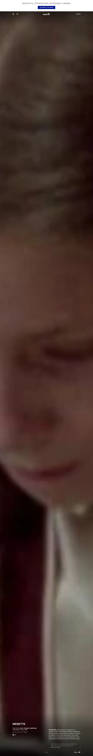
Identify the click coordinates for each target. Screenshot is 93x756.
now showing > (56, 747)
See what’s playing (46, 7)
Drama (15, 732)
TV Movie (24, 732)
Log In (78, 14)
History (19, 732)
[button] (13, 14)
